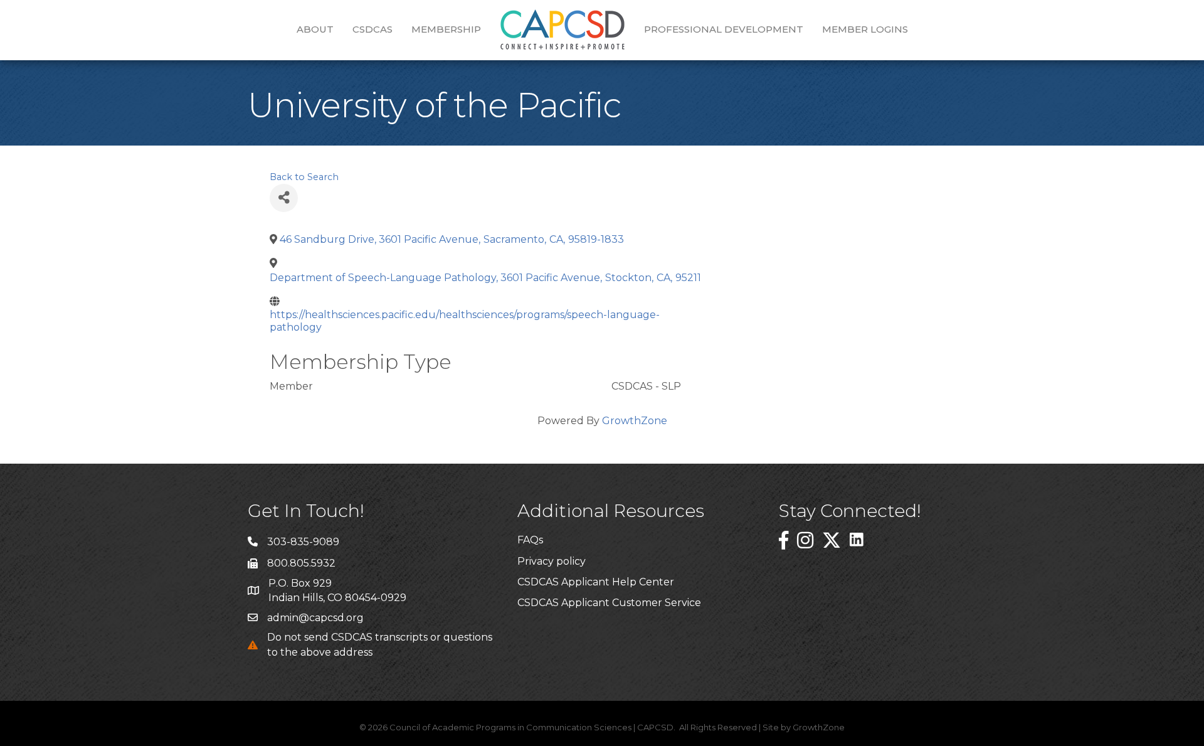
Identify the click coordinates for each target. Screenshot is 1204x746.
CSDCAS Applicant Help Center (595, 582)
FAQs (530, 540)
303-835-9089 (303, 542)
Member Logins (865, 29)
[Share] (284, 198)
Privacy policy (551, 561)
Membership (446, 29)
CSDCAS (372, 29)
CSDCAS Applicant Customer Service (609, 603)
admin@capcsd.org (315, 618)
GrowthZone (634, 421)
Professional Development (723, 29)
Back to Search (304, 177)
